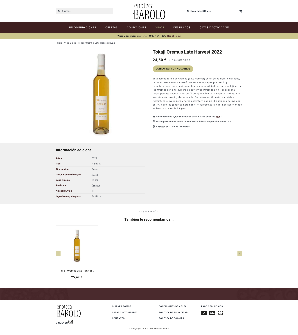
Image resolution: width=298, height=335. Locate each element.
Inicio (59, 43)
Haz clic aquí (174, 35)
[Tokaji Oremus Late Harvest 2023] (77, 253)
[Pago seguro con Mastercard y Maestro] (70, 321)
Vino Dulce (70, 43)
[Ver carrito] (240, 11)
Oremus (96, 185)
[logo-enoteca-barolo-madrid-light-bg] (149, 4)
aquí (218, 116)
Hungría (96, 163)
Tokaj (95, 174)
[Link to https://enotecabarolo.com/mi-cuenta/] (188, 11)
